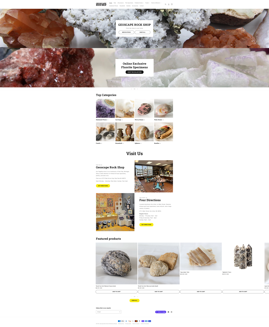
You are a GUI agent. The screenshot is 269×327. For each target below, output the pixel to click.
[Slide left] (131, 296)
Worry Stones (139, 120)
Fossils (98, 143)
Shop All (142, 32)
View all (134, 300)
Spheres (137, 143)
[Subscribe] (119, 312)
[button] (139, 2)
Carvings (118, 120)
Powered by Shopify (113, 323)
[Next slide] (137, 89)
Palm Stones (158, 120)
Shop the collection (134, 72)
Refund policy (121, 323)
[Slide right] (137, 296)
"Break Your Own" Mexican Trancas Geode (106, 286)
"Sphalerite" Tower (226, 272)
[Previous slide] (131, 89)
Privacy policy (128, 323)
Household (118, 143)
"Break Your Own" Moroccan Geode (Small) (148, 286)
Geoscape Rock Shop (104, 323)
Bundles (156, 143)
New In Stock (126, 32)
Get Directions (103, 185)
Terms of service (136, 323)
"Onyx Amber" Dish (184, 272)
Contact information (145, 323)
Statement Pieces (101, 120)
